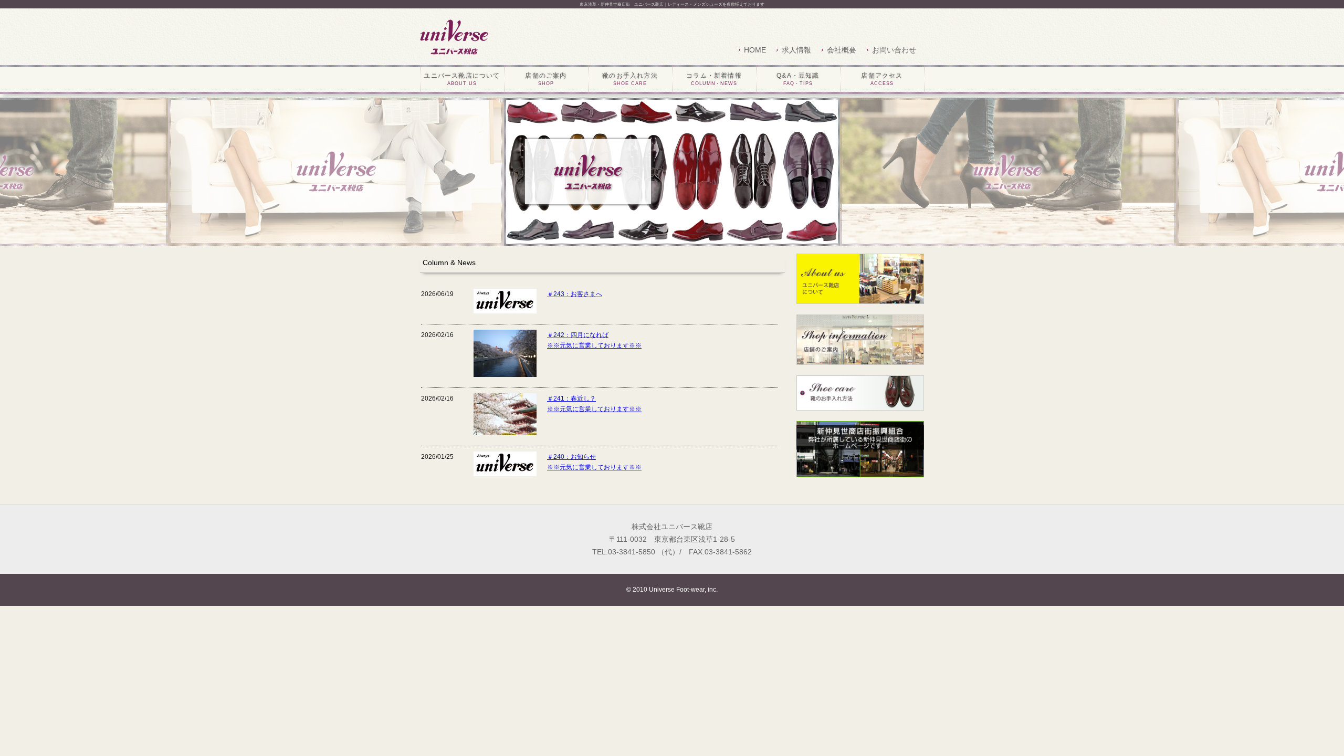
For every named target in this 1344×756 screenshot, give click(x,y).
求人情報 (796, 50)
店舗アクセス (881, 79)
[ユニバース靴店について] (860, 298)
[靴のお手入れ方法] (860, 405)
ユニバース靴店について (462, 79)
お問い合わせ (894, 50)
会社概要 (841, 50)
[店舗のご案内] (860, 359)
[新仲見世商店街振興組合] (860, 472)
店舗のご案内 (545, 79)
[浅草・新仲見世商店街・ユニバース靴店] (454, 37)
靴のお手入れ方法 (630, 79)
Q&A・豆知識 (797, 79)
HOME (755, 50)
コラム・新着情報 (714, 79)
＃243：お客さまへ (574, 294)
